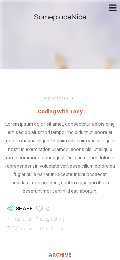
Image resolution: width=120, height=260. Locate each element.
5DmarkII (46, 229)
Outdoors (67, 229)
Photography (48, 219)
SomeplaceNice (60, 17)
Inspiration (22, 219)
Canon (27, 229)
